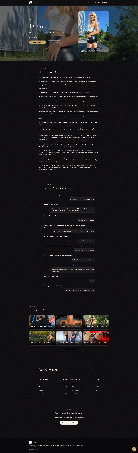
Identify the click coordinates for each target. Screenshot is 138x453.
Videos (97, 2)
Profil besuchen (69, 422)
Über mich (89, 2)
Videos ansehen (37, 42)
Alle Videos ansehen (69, 350)
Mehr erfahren (54, 42)
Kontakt (105, 2)
